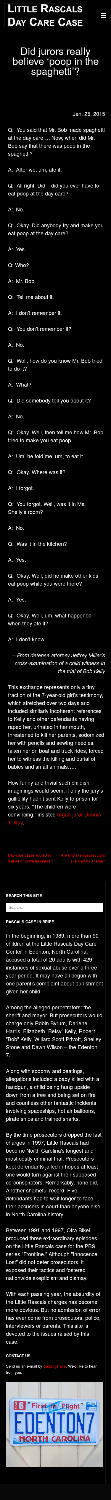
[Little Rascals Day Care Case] (45, 25)
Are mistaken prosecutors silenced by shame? (83, 858)
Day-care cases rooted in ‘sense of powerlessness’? (30, 858)
